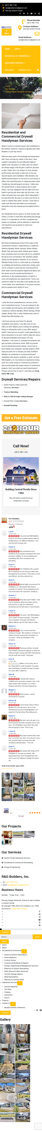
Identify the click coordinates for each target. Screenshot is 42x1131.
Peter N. (11, 659)
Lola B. (11, 531)
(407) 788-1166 (11, 5)
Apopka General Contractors (14, 1008)
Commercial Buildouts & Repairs (16, 963)
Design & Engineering (12, 867)
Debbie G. (12, 626)
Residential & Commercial (17, 56)
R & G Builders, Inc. (19, 809)
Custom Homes (10, 960)
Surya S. (12, 564)
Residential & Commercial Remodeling (18, 863)
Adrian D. (12, 547)
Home (7, 49)
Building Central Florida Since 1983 (21, 491)
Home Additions (10, 957)
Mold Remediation (11, 977)
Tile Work (7, 989)
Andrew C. (12, 595)
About (18, 49)
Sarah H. (12, 580)
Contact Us (24, 70)
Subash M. (12, 700)
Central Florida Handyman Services (17, 858)
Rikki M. (11, 674)
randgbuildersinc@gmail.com (16, 8)
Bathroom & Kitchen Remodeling (16, 969)
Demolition (8, 995)
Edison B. (12, 644)
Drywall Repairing (10, 987)
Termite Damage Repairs (13, 974)
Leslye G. (12, 610)
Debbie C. (12, 716)
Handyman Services (14, 63)
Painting (7, 992)
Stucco (6, 998)
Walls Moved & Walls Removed (16, 971)
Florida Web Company (19, 909)
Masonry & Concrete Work (14, 980)
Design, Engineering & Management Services (21, 966)
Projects (9, 70)
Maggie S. (12, 690)
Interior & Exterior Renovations (15, 955)
